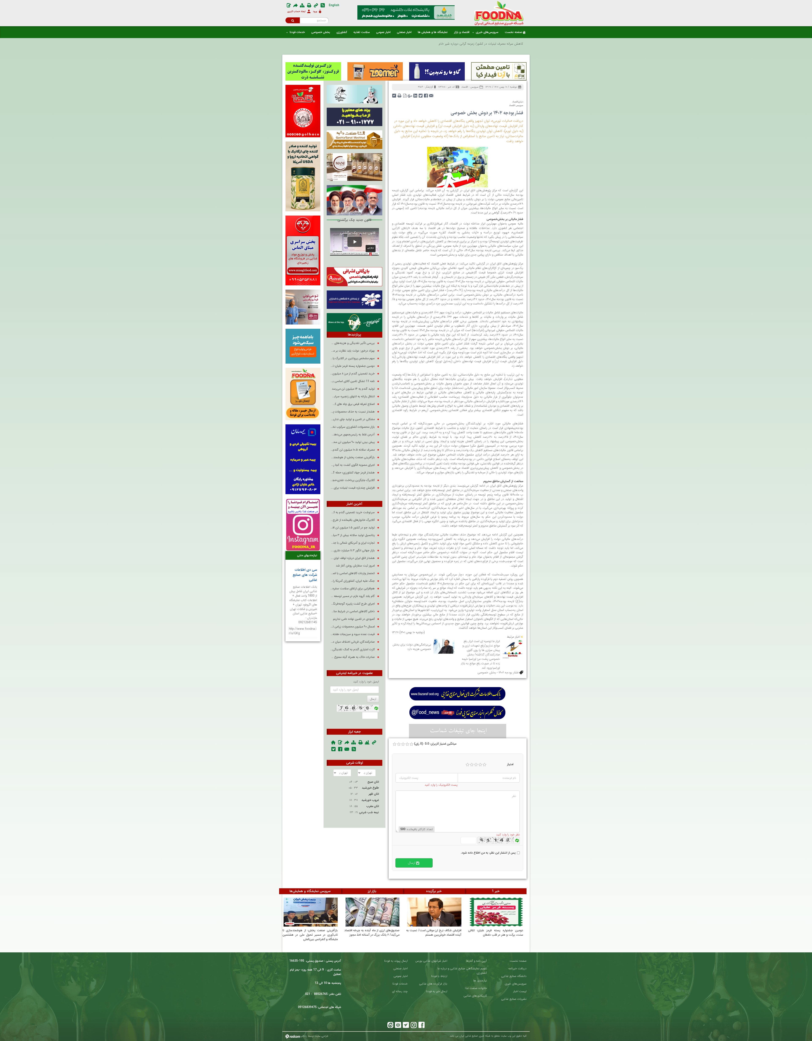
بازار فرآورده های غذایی (433, 984)
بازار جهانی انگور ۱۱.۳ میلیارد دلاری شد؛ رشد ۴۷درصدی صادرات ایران (352, 550)
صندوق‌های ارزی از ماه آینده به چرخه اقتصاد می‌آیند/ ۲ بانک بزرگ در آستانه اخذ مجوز (372, 932)
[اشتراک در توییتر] (420, 94)
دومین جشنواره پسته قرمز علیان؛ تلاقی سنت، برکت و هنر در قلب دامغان (352, 366)
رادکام (304, 1036)
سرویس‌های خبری (516, 984)
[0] (394, 744)
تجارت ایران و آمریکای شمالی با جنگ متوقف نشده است (352, 543)
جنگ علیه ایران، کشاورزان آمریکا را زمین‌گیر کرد (352, 581)
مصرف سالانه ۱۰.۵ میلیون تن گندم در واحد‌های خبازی (352, 450)
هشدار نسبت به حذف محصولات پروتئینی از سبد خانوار (352, 412)
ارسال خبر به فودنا (436, 991)
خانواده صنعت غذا (476, 988)
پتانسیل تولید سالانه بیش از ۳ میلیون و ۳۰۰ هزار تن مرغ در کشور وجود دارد (352, 535)
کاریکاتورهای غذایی (475, 996)
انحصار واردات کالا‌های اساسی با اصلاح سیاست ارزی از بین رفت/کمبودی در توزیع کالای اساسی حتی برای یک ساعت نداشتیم (352, 573)
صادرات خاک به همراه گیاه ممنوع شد (352, 657)
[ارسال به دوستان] (431, 94)
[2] (472, 765)
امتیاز (510, 764)
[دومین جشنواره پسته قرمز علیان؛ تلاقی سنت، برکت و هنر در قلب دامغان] (496, 912)
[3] (476, 765)
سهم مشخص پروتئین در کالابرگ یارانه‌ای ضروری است (352, 358)
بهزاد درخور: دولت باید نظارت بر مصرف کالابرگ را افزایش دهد (352, 351)
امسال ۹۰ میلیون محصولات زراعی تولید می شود (352, 626)
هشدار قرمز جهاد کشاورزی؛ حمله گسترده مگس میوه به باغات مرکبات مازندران (352, 472)
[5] (484, 765)
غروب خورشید (370, 800)
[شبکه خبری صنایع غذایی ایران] (499, 13)
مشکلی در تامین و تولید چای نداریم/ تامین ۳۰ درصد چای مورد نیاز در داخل (352, 419)
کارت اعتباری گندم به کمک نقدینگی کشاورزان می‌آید (352, 649)
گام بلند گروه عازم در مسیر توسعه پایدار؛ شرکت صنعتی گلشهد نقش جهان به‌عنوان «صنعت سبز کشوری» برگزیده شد (352, 596)
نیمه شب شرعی (369, 812)
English (334, 5)
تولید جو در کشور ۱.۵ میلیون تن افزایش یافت (352, 527)
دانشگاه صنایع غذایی (514, 976)
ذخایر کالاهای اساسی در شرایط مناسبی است (352, 611)
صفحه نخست (518, 961)
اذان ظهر (374, 794)
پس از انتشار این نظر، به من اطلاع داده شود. (488, 853)
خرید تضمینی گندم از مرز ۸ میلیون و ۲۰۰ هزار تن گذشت (352, 373)
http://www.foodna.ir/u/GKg (302, 631)
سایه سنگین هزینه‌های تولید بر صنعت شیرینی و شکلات (486, 43)
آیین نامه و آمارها (476, 961)
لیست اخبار (520, 991)
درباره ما (442, 968)
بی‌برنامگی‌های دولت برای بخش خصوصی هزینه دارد (411, 646)
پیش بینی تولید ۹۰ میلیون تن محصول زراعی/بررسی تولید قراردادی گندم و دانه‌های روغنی (352, 442)
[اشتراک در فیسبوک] (426, 94)
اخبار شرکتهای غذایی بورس (431, 961)
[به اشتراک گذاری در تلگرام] (394, 94)
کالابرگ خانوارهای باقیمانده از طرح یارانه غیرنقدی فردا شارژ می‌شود (352, 520)
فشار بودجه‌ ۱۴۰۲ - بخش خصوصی (497, 672)
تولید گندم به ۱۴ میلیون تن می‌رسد (353, 389)
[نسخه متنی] (399, 94)
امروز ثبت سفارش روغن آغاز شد (355, 566)
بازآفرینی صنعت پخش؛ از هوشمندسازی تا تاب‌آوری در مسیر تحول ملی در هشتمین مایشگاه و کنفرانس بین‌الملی (352, 457)
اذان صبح (373, 782)
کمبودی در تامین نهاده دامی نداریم (354, 619)
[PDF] (405, 94)
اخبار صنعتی (400, 968)
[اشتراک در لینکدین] (415, 94)
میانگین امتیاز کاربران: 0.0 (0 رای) (435, 744)
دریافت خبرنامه (517, 968)
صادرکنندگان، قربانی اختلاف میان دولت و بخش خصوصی (352, 642)
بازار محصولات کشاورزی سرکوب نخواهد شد (352, 427)
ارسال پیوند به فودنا (396, 961)
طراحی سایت (321, 1036)
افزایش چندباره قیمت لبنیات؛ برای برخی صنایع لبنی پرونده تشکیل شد (352, 488)
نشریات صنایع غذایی (514, 999)
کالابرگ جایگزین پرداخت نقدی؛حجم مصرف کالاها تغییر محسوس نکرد (352, 480)
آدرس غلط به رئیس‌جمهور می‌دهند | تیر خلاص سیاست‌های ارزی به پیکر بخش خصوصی (352, 434)
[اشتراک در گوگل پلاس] (410, 94)
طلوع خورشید (370, 787)
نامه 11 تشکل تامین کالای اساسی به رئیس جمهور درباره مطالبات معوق (352, 381)
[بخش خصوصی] (457, 167)
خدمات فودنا (400, 984)
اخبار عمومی (401, 976)
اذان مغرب (372, 806)
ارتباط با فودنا (439, 976)
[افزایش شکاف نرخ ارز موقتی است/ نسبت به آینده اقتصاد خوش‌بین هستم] (434, 912)
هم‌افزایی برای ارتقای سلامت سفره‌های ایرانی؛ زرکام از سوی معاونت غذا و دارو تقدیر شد (352, 588)
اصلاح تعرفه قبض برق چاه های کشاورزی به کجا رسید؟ (352, 404)
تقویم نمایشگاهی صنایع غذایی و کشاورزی (467, 970)
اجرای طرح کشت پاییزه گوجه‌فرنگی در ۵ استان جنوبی (352, 604)
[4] (480, 765)
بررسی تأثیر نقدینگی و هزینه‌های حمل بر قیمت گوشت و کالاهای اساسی (352, 343)
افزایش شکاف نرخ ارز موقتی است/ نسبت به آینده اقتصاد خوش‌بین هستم (433, 932)
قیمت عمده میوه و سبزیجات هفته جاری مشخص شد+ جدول (352, 634)
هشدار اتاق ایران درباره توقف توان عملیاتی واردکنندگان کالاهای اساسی (352, 558)
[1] (467, 765)
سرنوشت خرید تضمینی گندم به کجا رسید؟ (352, 512)
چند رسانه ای (400, 991)
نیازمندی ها (480, 980)
